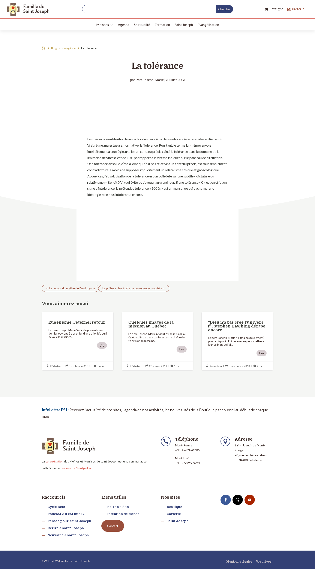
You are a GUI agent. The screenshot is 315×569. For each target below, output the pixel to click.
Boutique (276, 9)
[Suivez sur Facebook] (225, 500)
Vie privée (263, 561)
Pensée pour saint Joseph (69, 521)
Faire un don (118, 507)
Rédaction (56, 366)
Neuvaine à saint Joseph (68, 535)
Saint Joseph (184, 25)
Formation (162, 25)
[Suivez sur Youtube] (249, 500)
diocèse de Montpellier (76, 468)
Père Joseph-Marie (150, 80)
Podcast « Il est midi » (66, 514)
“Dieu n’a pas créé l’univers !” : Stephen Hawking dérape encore (237, 341)
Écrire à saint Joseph (66, 528)
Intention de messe (123, 514)
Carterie (298, 9)
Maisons (102, 25)
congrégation (54, 461)
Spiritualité (142, 25)
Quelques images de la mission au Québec (157, 341)
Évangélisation (208, 25)
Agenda (123, 25)
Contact (112, 526)
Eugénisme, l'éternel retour (77, 341)
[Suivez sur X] (237, 500)
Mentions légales (239, 561)
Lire (102, 345)
